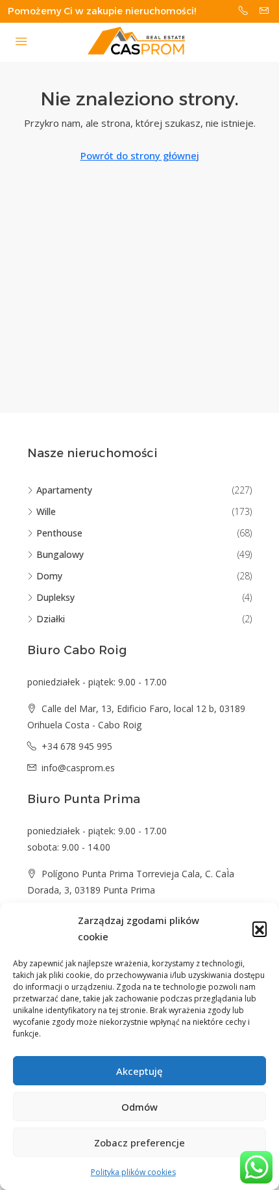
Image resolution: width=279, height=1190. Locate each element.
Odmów (139, 1106)
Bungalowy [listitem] (60, 554)
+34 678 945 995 (77, 746)
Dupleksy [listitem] (55, 597)
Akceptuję (139, 1071)
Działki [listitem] (50, 619)
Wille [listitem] (46, 511)
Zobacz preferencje (139, 1142)
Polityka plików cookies (133, 1172)
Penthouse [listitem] (59, 533)
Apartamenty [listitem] (64, 490)
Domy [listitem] (49, 576)
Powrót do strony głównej (139, 155)
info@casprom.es (78, 767)
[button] (259, 928)
